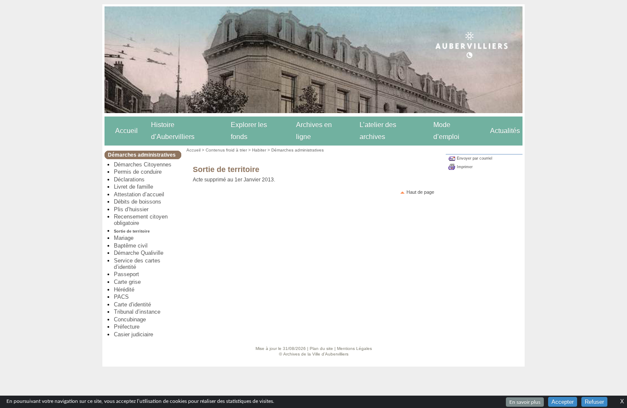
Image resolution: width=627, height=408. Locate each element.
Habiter (259, 150)
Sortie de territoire (132, 231)
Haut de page (420, 192)
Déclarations (129, 179)
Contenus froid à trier (226, 150)
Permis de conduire (138, 172)
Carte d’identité (132, 304)
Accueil (126, 130)
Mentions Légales (354, 348)
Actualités (505, 130)
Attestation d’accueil (139, 194)
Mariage (124, 238)
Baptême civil (131, 245)
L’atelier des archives (378, 130)
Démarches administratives (297, 150)
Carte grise (127, 282)
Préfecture (126, 326)
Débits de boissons (137, 201)
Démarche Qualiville (138, 253)
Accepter (563, 402)
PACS (121, 297)
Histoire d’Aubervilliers (172, 130)
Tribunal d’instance (137, 312)
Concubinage (130, 319)
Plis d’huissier (131, 209)
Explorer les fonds (249, 130)
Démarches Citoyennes (142, 164)
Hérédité (124, 289)
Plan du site (321, 348)
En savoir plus (524, 402)
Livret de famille (133, 187)
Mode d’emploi (446, 130)
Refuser (594, 402)
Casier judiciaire (133, 334)
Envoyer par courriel (474, 158)
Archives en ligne (314, 130)
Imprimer (465, 167)
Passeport (126, 274)
